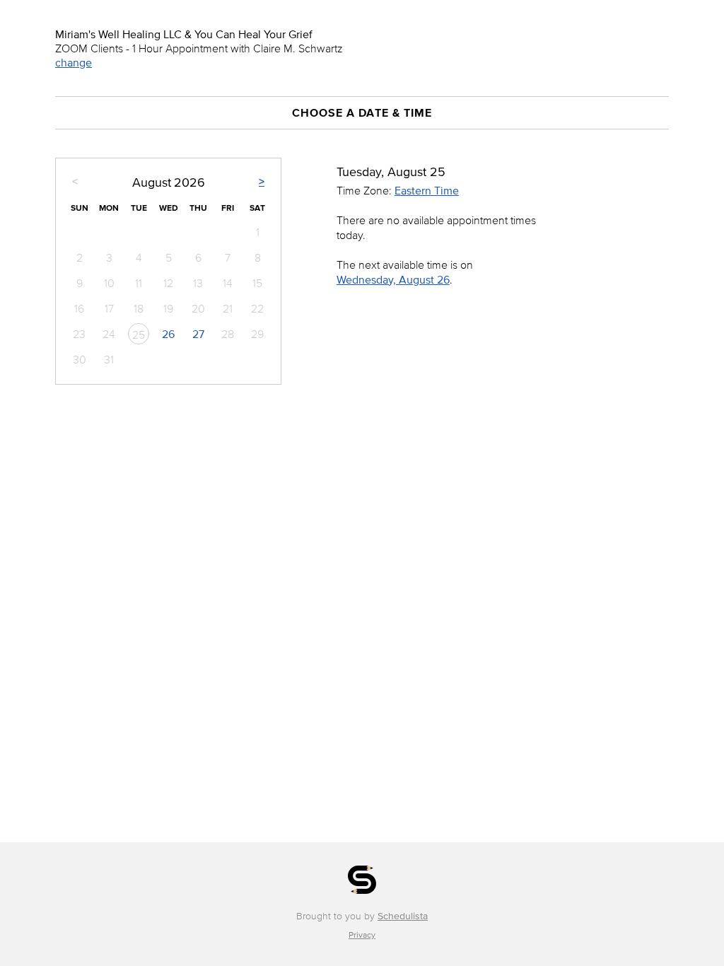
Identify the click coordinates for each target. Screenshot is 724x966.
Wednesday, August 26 (393, 279)
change (73, 62)
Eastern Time (427, 190)
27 (198, 333)
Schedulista (403, 916)
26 (168, 333)
